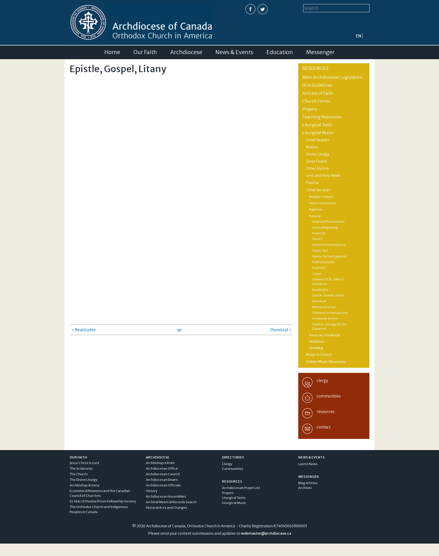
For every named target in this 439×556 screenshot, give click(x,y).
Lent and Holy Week (323, 175)
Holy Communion (322, 203)
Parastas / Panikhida (324, 335)
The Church (79, 474)
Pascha (312, 182)
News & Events (234, 52)
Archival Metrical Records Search (171, 502)
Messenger (320, 52)
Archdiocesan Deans (162, 480)
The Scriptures (81, 468)
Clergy (227, 464)
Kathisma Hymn (323, 262)
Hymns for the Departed (329, 256)
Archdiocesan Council (163, 474)
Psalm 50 (318, 268)
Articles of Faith (317, 93)
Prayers (309, 109)
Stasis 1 (317, 239)
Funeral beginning (325, 227)
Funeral (315, 216)
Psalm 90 (318, 233)
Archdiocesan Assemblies (166, 496)
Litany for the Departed (329, 245)
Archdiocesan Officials (163, 485)
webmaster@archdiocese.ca (266, 533)
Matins (312, 147)
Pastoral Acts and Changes (166, 507)
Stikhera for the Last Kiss (330, 313)
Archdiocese (186, 52)
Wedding (316, 348)
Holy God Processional (328, 222)
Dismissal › (280, 329)
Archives (305, 488)
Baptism (315, 209)
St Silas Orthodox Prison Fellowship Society (103, 501)
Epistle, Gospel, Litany (328, 295)
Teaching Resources (321, 116)
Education (279, 52)
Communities (232, 469)
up (179, 329)
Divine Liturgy (317, 154)
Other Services (318, 190)
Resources (315, 68)
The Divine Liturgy (83, 480)
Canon (317, 274)
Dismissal (319, 301)
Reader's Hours (321, 197)
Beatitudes (320, 290)
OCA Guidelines (317, 85)
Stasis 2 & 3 (320, 250)
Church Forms (316, 101)
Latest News (308, 464)
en (358, 35)
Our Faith (145, 52)
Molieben (316, 341)
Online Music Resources (326, 361)
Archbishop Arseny (84, 485)
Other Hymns (317, 168)
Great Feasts (316, 161)
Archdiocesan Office (162, 468)
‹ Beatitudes (84, 329)
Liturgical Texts (317, 124)
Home (112, 52)
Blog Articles (308, 483)
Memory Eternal (323, 307)
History (151, 491)
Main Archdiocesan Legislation (332, 77)
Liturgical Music (318, 132)
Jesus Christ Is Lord (84, 463)
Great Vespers (318, 140)
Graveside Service (325, 318)
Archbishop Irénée (160, 463)
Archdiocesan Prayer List (241, 488)
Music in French (319, 354)
